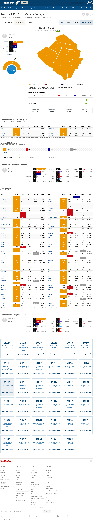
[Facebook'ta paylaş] (88, 14)
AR (78, 2)
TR (73, 2)
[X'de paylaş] (84, 14)
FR (80, 2)
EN (75, 2)
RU (82, 2)
